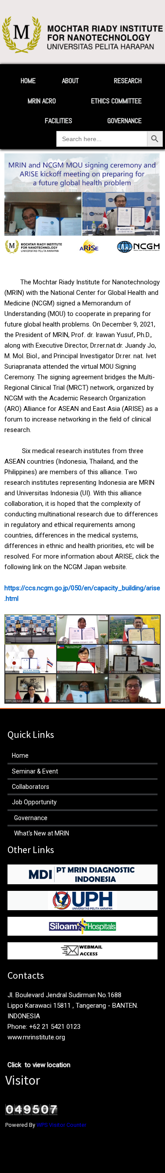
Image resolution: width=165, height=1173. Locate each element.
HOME (28, 80)
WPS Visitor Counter (61, 1125)
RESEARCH (128, 80)
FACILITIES (58, 120)
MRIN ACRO (42, 100)
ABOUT (70, 80)
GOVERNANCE (124, 120)
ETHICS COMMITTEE (116, 100)
